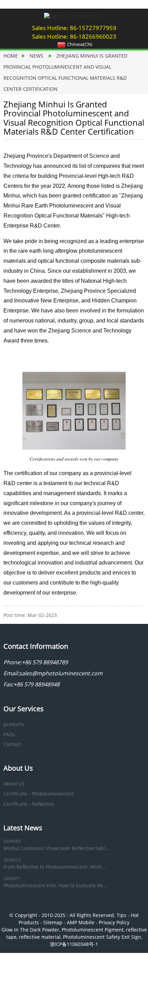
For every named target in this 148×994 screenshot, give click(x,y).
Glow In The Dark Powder (30, 929)
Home (10, 55)
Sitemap (52, 922)
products (13, 724)
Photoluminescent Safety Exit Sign (102, 937)
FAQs (9, 734)
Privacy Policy (114, 922)
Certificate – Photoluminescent (38, 793)
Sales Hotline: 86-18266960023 (74, 36)
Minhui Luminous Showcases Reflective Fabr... (56, 848)
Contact (12, 744)
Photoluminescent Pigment (93, 929)
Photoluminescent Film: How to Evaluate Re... (55, 885)
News (36, 55)
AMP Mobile (80, 922)
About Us (13, 783)
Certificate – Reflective (28, 804)
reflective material (40, 937)
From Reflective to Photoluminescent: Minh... (54, 866)
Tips (121, 915)
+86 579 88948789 (46, 662)
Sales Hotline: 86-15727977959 (74, 28)
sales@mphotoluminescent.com (61, 673)
